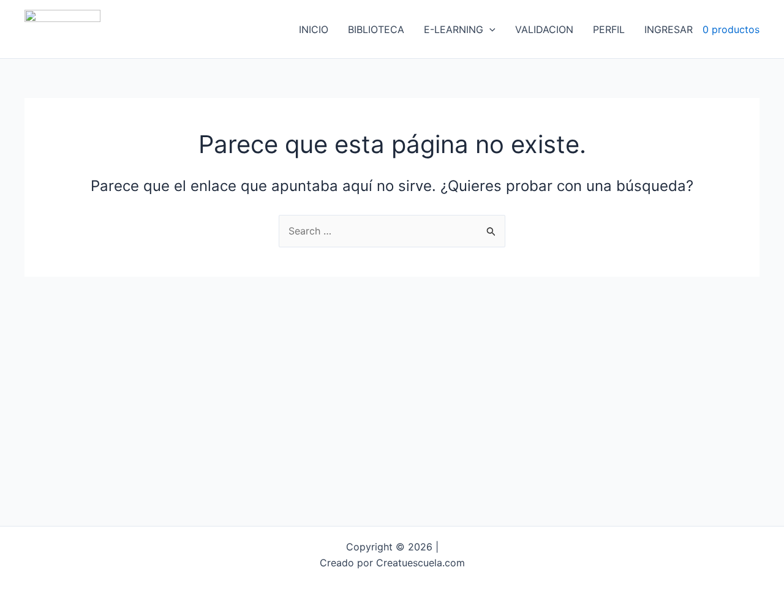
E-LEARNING (453, 29)
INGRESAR (668, 29)
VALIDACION (544, 29)
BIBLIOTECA (376, 29)
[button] (489, 29)
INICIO (313, 29)
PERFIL (609, 29)
